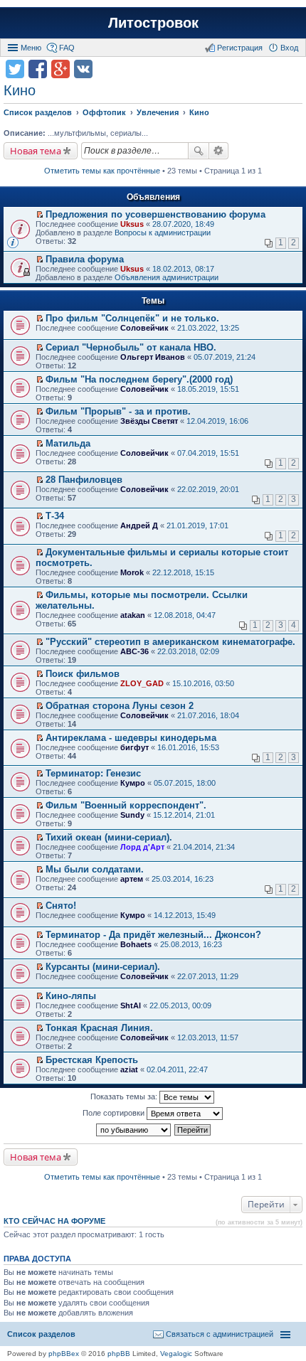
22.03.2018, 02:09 (188, 651)
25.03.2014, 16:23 (182, 879)
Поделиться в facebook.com (37, 69)
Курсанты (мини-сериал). (103, 966)
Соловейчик (144, 328)
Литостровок (153, 23)
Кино (20, 90)
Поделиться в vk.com (83, 69)
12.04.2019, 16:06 (217, 421)
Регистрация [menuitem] (240, 47)
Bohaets (136, 944)
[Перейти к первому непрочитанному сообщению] (39, 214)
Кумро (132, 783)
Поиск (198, 150)
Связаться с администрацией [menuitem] (219, 1334)
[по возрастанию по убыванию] (134, 1130)
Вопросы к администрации (163, 232)
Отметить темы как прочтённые (102, 170)
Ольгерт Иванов (152, 357)
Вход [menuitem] (289, 47)
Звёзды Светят (149, 421)
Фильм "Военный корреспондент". (126, 805)
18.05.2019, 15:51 (208, 389)
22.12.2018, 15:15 (183, 572)
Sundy (132, 815)
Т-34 (55, 516)
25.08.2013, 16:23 (191, 944)
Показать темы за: (124, 1096)
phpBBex (63, 1353)
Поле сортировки (115, 1113)
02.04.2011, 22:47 (177, 1069)
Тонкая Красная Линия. (99, 1028)
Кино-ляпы (71, 996)
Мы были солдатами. (95, 869)
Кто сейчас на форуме (54, 1221)
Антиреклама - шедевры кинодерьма (131, 737)
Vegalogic (176, 1353)
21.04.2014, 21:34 (204, 847)
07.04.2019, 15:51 (208, 453)
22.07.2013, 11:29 (207, 976)
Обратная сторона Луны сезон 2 (120, 705)
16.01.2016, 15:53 (188, 747)
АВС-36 (134, 651)
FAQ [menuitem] (67, 47)
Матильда (68, 443)
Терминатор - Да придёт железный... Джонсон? (153, 934)
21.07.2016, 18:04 (208, 715)
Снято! (61, 905)
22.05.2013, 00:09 (180, 1005)
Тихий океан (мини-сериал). (109, 837)
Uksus (132, 224)
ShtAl (130, 1005)
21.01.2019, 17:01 (197, 525)
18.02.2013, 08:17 (183, 269)
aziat (129, 1069)
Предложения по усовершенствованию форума (155, 214)
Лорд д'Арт (142, 847)
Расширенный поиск (218, 150)
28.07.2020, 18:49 (183, 224)
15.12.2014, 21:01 (184, 815)
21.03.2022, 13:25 (208, 328)
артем (131, 879)
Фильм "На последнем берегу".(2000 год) (139, 379)
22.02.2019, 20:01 (208, 489)
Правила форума (85, 259)
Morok (132, 572)
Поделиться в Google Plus (60, 69)
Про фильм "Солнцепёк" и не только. (132, 318)
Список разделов (41, 1334)
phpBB (118, 1353)
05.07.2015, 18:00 (185, 783)
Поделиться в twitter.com (15, 69)
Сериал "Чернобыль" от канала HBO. (131, 347)
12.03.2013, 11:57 (207, 1037)
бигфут (134, 747)
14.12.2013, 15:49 (185, 915)
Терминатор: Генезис (93, 773)
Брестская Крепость (92, 1060)
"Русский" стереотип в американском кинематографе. (170, 641)
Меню (31, 47)
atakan (132, 615)
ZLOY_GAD (142, 683)
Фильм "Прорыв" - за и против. (118, 411)
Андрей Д (139, 525)
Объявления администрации (166, 277)
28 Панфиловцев (84, 479)
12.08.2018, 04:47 (185, 615)
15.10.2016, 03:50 (203, 683)
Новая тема (35, 150)
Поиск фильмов (83, 673)
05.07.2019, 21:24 (224, 357)
